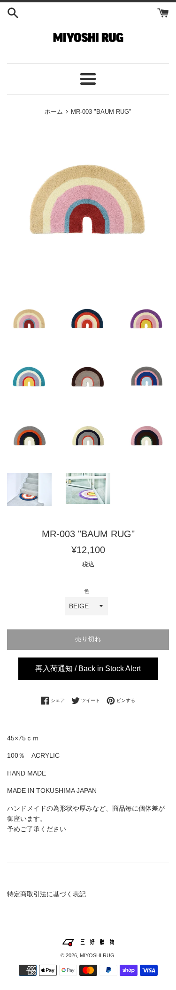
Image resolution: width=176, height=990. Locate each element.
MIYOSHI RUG (97, 955)
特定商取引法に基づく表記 (46, 894)
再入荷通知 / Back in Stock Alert (88, 668)
